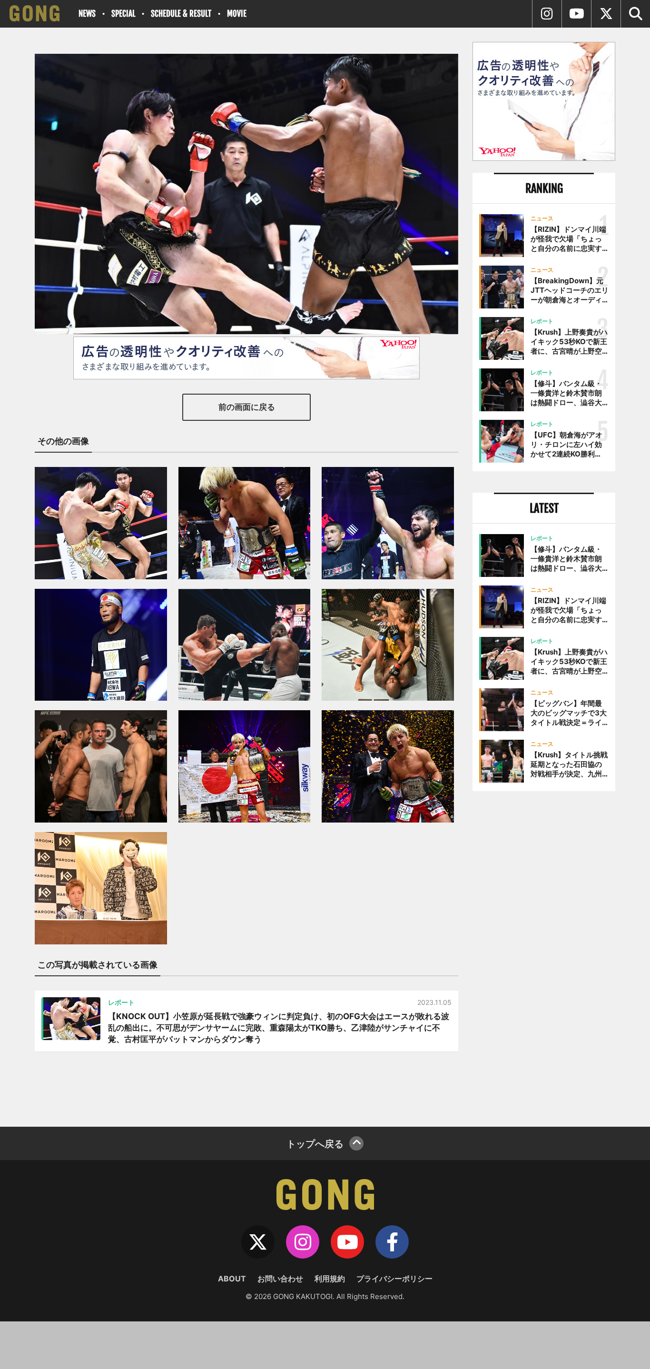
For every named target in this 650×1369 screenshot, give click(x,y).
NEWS (87, 14)
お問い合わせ (280, 1278)
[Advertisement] (544, 955)
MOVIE (236, 14)
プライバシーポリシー (394, 1278)
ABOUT (232, 1278)
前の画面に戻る (246, 407)
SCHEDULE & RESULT (181, 14)
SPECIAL (123, 14)
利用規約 (330, 1278)
